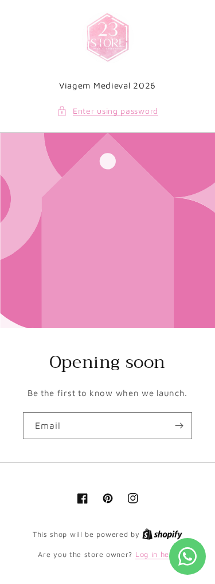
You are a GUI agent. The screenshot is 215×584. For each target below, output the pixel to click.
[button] (107, 110)
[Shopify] (162, 534)
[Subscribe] (178, 425)
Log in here (156, 554)
